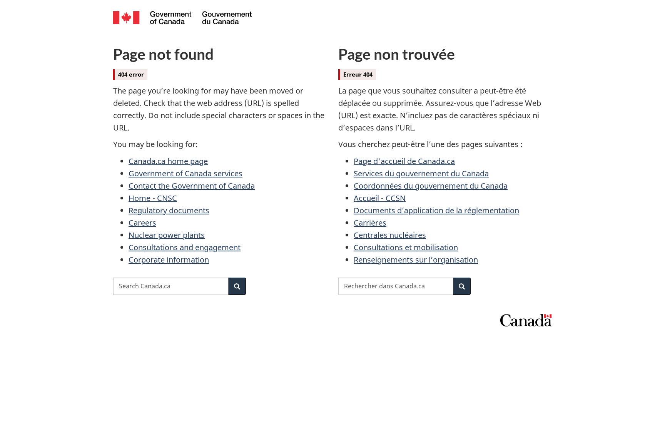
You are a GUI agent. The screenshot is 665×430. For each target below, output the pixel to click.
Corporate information (169, 259)
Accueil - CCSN (380, 198)
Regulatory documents (169, 210)
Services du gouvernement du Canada (421, 173)
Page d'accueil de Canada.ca (404, 161)
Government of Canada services (185, 173)
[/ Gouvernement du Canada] (182, 18)
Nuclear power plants (167, 235)
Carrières (370, 223)
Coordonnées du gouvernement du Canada (431, 186)
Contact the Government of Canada (192, 186)
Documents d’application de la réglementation (436, 210)
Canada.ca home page (168, 161)
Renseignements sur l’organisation (416, 259)
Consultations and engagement (185, 247)
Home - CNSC (153, 198)
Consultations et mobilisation (406, 247)
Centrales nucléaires (390, 235)
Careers (142, 223)
